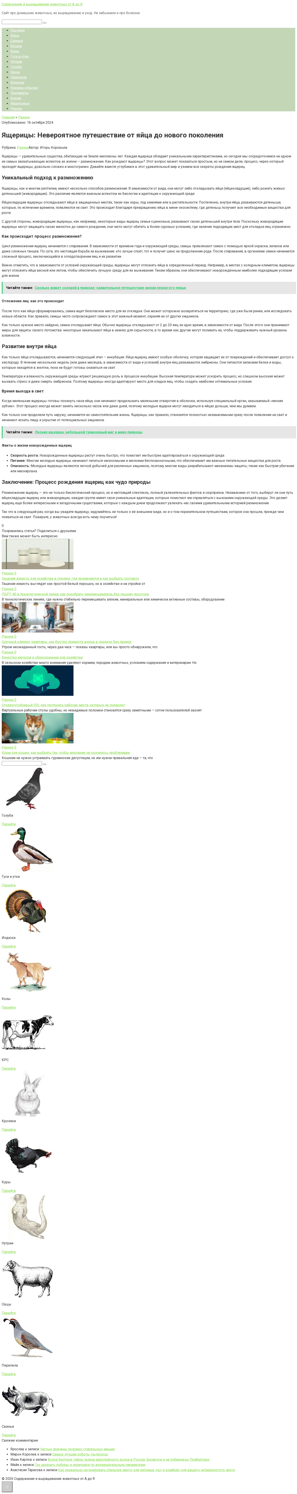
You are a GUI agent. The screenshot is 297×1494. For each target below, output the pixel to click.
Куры (14, 35)
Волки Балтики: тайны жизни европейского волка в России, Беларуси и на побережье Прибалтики (128, 1459)
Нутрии (16, 62)
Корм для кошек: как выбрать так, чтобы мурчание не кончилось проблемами (66, 753)
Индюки (17, 82)
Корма (15, 98)
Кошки (16, 46)
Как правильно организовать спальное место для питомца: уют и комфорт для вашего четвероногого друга (146, 1470)
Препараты (19, 93)
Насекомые (20, 103)
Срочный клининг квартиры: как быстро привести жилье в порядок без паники (66, 642)
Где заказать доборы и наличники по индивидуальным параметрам (90, 1465)
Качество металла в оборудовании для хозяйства (42, 657)
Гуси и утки (19, 56)
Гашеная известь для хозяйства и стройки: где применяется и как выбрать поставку (70, 578)
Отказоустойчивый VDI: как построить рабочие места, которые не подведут (63, 705)
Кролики (17, 30)
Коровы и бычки (24, 88)
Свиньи (16, 41)
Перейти (9, 824)
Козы (14, 51)
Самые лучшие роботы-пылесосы (80, 1454)
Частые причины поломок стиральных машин (77, 1449)
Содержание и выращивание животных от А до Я (42, 4)
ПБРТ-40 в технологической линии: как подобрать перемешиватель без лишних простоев (75, 594)
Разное (16, 109)
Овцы (15, 72)
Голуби (16, 67)
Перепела (18, 77)
